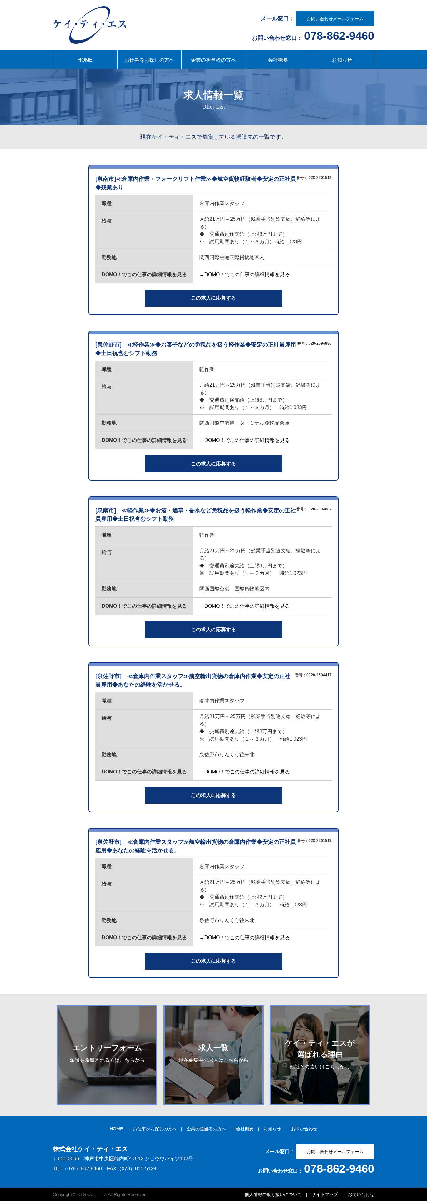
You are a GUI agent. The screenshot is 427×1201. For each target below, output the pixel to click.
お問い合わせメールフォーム (335, 18)
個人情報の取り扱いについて (273, 1194)
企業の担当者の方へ (213, 60)
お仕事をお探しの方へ (149, 60)
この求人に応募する (213, 298)
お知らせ (342, 60)
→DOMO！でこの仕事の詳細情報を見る (244, 274)
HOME (85, 60)
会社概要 (278, 60)
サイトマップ (325, 1194)
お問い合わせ (304, 1128)
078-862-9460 (339, 35)
